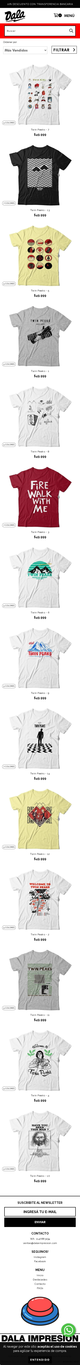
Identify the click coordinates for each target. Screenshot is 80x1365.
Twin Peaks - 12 (40, 853)
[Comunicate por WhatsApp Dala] (68, 1330)
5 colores (9, 122)
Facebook (40, 1261)
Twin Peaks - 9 (40, 693)
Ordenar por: (10, 42)
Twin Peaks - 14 (40, 773)
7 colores (9, 203)
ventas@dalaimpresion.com (40, 1243)
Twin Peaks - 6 (40, 612)
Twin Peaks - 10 (40, 1175)
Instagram (40, 1257)
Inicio (40, 1275)
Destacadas (40, 1279)
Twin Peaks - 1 (40, 371)
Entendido (40, 1359)
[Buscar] (71, 31)
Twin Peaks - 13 (40, 210)
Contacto (40, 1283)
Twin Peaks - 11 (40, 1014)
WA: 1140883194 (40, 1238)
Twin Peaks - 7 (40, 129)
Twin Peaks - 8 (40, 451)
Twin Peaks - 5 (40, 290)
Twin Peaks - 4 (40, 1095)
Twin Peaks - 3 (40, 532)
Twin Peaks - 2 (40, 934)
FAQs (40, 1288)
